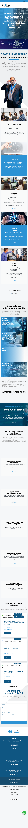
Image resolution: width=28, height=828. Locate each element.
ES (24, 1)
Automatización (18, 613)
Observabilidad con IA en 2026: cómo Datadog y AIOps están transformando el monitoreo (14, 623)
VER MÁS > (14, 138)
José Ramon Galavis (9, 627)
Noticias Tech (17, 663)
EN (23, 1)
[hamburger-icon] (22, 5)
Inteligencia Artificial (19, 616)
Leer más (7, 657)
